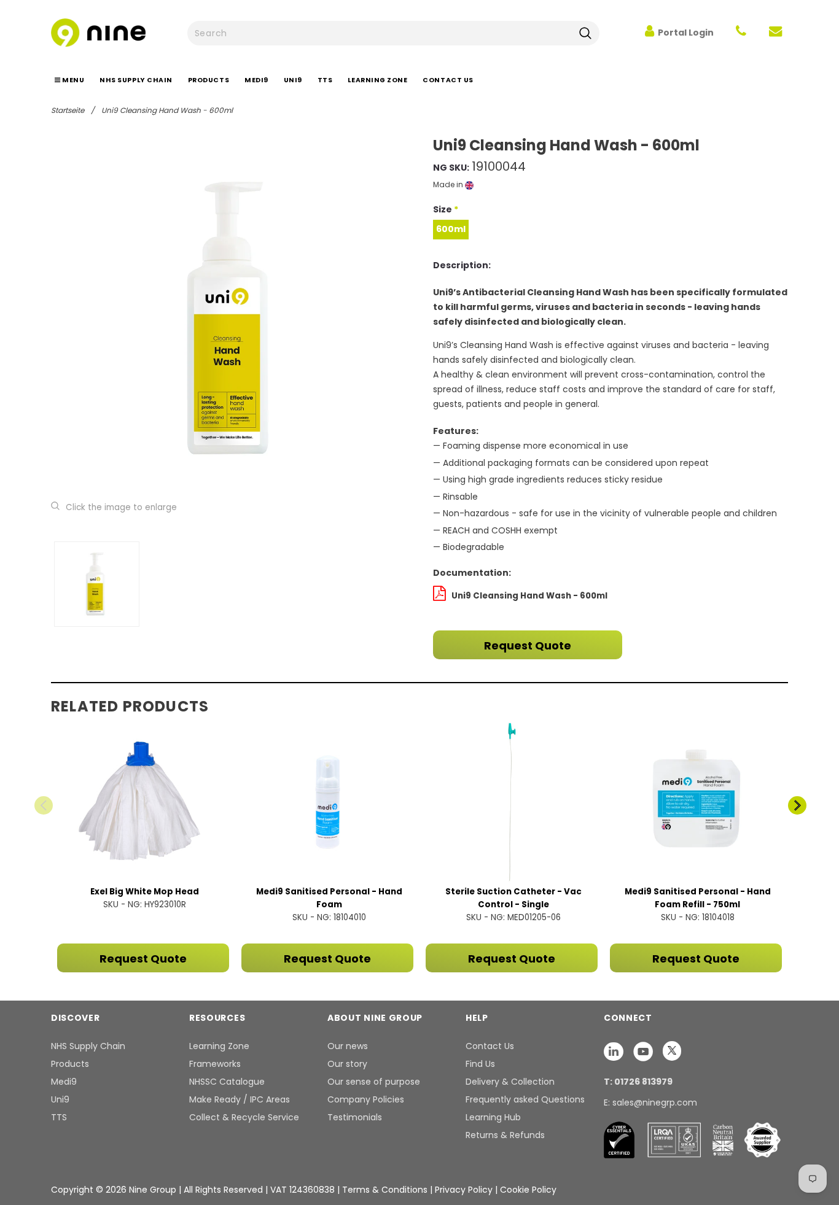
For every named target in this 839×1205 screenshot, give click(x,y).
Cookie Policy (528, 1190)
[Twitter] (672, 1051)
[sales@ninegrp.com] (775, 32)
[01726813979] (741, 32)
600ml (451, 229)
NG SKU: (451, 167)
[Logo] (98, 31)
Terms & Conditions (384, 1190)
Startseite (67, 110)
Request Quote (527, 645)
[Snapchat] (615, 1051)
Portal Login (686, 32)
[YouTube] (644, 1051)
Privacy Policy (465, 1190)
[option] (233, 318)
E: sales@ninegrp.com (650, 1102)
